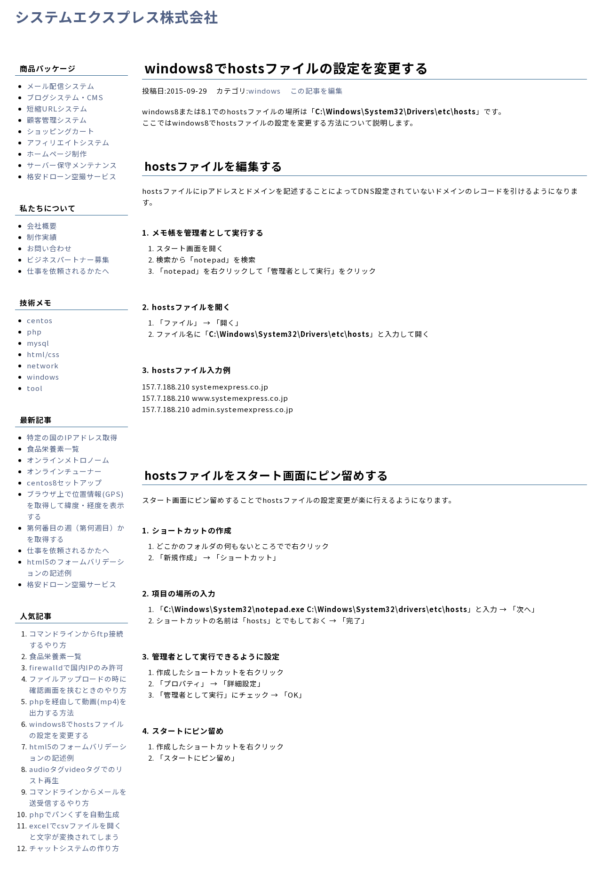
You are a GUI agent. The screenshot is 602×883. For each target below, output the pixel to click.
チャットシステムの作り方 (74, 848)
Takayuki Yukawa (288, 875)
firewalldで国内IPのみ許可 (76, 667)
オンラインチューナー (64, 471)
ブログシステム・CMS (65, 97)
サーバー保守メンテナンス (72, 165)
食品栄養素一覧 (53, 448)
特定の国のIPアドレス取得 (72, 437)
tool (35, 388)
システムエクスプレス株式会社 (116, 16)
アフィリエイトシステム (68, 142)
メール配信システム (61, 86)
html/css (43, 354)
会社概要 (42, 226)
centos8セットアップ (64, 482)
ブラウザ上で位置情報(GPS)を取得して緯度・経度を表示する (76, 505)
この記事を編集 (316, 90)
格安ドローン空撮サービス (72, 176)
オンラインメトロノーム (68, 460)
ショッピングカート (61, 131)
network (43, 365)
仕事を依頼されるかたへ (68, 271)
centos (40, 320)
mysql (38, 343)
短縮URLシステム (57, 108)
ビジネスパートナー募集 (68, 259)
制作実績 (42, 237)
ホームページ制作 (57, 154)
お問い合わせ (49, 248)
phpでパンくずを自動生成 (74, 814)
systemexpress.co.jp (103, 875)
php (34, 331)
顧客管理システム (57, 120)
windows (264, 90)
